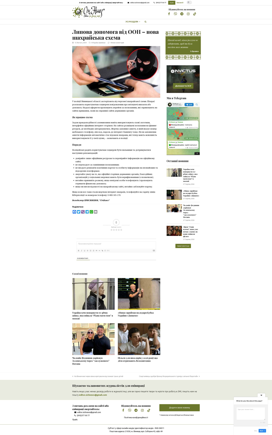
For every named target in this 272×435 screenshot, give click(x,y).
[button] (146, 21)
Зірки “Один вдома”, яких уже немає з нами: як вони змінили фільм (190, 232)
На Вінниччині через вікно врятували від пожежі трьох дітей (98, 376)
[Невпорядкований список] (93, 250)
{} (105, 250)
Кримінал (102, 43)
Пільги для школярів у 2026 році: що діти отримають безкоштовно (138, 359)
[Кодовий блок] (99, 250)
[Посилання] (102, 250)
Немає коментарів (117, 43)
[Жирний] (78, 250)
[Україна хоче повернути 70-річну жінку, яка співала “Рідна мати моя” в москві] (174, 172)
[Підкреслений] (84, 250)
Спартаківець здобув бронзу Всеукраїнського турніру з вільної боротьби (168, 376)
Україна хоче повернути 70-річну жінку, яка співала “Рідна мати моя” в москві (92, 315)
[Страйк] (87, 250)
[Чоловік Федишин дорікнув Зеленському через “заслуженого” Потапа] (174, 208)
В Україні (94, 43)
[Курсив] (81, 250)
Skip (255, 431)
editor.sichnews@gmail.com (139, 2)
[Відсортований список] (90, 250)
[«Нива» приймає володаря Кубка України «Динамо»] (174, 195)
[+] (108, 250)
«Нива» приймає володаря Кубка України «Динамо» (136, 314)
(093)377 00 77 (161, 2)
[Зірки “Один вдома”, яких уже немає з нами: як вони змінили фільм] (174, 231)
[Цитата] (96, 250)
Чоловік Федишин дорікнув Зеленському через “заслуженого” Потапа (90, 361)
